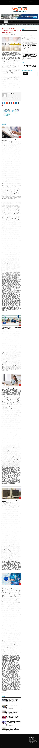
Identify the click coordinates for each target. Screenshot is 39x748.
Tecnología (22, 21)
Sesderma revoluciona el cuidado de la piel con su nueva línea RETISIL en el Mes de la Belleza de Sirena (19, 24)
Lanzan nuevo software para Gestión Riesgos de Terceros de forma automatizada (11, 203)
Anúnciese (14, 1)
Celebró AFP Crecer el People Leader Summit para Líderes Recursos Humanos (13, 717)
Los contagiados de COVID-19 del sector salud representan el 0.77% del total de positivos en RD (7, 113)
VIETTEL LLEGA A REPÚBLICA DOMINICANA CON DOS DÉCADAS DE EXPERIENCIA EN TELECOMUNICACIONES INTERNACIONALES (29, 35)
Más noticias (24, 59)
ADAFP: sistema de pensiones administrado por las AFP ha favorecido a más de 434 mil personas (13, 723)
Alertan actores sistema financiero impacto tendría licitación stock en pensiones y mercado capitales (12, 700)
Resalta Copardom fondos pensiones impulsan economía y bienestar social (12, 728)
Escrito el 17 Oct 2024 (9, 708)
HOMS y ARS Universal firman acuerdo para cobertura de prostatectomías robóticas (11, 328)
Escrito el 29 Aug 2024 (9, 713)
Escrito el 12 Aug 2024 (9, 718)
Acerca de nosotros (8, 1)
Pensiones (5, 21)
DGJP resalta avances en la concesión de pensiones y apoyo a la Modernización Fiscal (13, 706)
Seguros (2, 21)
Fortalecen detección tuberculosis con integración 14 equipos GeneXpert (11, 500)
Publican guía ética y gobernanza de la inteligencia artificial (10, 586)
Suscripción (19, 1)
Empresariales (15, 21)
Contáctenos (24, 1)
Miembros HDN (30, 1)
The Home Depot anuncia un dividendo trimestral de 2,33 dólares (28, 39)
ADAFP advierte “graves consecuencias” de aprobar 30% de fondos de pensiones (11, 30)
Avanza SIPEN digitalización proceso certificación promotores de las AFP (12, 711)
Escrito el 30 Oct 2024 (9, 703)
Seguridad (9, 21)
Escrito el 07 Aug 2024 (9, 730)
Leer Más (25, 73)
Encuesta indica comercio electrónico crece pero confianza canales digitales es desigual (10, 387)
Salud (19, 21)
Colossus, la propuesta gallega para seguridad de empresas (15, 112)
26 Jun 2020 (7, 34)
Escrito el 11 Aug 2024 (9, 725)
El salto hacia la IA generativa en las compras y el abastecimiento (10, 139)
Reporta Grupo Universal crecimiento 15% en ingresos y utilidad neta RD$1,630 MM (29, 66)
